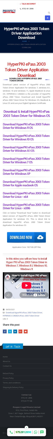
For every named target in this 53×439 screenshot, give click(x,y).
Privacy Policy (8, 378)
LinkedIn (15, 331)
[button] (49, 12)
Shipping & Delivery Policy (13, 387)
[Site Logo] (9, 11)
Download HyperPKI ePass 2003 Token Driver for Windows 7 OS (26, 160)
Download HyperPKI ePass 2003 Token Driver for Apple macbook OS (26, 183)
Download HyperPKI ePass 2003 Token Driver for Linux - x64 (26, 195)
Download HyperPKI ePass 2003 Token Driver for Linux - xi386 (26, 206)
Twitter (10, 331)
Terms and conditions (12, 383)
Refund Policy (8, 373)
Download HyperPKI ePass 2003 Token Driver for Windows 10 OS (26, 137)
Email (26, 331)
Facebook (5, 331)
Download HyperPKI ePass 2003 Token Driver (24, 312)
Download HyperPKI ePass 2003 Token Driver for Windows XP (26, 172)
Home (5, 357)
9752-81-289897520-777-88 (26, 398)
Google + (20, 331)
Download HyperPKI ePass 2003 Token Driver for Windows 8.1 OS (26, 149)
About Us (6, 361)
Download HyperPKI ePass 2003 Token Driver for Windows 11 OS (26, 126)
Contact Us (7, 366)
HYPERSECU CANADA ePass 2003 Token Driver (21, 316)
